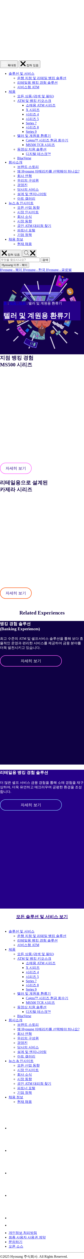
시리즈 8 (32, 127)
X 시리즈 (33, 110)
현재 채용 (24, 244)
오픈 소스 (16, 1246)
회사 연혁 (24, 176)
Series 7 (31, 123)
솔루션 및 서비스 (21, 73)
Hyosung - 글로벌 (59, 270)
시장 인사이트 (28, 212)
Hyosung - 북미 (11, 270)
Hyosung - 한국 (34, 270)
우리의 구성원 (28, 180)
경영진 (22, 185)
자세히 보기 (16, 468)
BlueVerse (24, 158)
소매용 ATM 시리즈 (41, 105)
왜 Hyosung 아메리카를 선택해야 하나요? (48, 171)
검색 (46, 260)
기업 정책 (24, 235)
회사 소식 (24, 217)
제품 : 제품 (17, 303)
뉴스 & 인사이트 (21, 203)
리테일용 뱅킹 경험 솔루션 (37, 82)
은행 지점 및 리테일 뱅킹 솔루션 (41, 78)
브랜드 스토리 (28, 167)
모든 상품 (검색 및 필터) (35, 96)
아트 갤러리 (26, 198)
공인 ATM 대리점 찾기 (34, 226)
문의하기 (15, 1242)
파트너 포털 (26, 230)
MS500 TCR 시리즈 (40, 145)
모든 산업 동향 (28, 207)
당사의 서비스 (28, 189)
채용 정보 (16, 239)
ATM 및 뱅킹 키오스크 (34, 101)
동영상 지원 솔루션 (32, 149)
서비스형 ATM (28, 87)
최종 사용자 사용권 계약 (27, 1237)
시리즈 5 (32, 119)
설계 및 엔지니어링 (32, 194)
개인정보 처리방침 (23, 1233)
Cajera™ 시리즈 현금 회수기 (47, 140)
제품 (12, 91)
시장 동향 (24, 221)
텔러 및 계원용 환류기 (34, 136)
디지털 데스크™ (38, 154)
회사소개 (15, 162)
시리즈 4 (32, 114)
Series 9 (31, 131)
